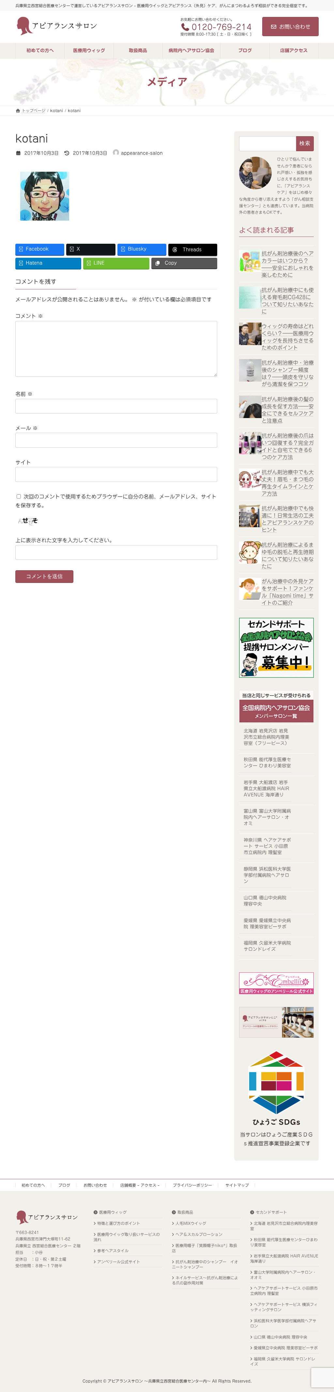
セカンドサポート (271, 1212)
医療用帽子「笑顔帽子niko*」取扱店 (204, 1247)
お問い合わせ (295, 26)
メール (26, 428)
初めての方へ (33, 1185)
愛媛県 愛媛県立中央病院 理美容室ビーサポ (267, 923)
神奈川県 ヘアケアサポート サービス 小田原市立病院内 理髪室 (267, 846)
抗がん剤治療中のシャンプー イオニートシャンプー (205, 1264)
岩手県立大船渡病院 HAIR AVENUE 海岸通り (284, 1258)
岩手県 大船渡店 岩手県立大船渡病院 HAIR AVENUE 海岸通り (266, 788)
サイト (23, 462)
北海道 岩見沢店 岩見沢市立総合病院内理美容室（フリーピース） (266, 736)
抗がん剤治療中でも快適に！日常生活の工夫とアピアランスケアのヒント (288, 519)
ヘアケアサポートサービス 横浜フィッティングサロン (284, 1307)
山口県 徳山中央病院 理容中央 (265, 900)
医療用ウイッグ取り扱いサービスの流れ (127, 1236)
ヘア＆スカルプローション (198, 1234)
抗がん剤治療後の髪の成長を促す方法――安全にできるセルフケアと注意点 (288, 410)
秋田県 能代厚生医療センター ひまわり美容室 (267, 762)
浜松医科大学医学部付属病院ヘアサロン (283, 1322)
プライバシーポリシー (192, 1185)
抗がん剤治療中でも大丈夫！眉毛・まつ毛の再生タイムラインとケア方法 (288, 482)
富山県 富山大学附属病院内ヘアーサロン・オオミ (267, 817)
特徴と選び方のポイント (118, 1223)
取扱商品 (185, 1212)
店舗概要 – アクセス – (139, 1185)
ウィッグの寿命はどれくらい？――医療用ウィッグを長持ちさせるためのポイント (288, 337)
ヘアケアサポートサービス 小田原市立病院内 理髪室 (284, 1290)
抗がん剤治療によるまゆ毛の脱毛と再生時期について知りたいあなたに (288, 555)
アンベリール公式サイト (118, 1261)
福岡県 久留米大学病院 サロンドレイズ (267, 946)
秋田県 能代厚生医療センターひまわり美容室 (284, 1241)
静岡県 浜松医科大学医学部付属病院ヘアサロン (267, 874)
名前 (24, 394)
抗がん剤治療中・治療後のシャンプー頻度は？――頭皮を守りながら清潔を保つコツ (288, 373)
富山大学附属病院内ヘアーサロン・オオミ (283, 1274)
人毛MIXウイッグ (190, 1223)
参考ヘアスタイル (113, 1250)
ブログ (64, 1185)
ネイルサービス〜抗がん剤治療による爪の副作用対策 (205, 1280)
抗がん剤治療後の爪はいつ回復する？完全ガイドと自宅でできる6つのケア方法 (288, 446)
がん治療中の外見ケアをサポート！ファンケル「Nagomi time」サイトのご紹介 (288, 591)
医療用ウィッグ (113, 1212)
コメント (29, 316)
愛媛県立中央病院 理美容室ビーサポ (286, 1348)
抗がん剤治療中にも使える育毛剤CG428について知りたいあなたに (288, 300)
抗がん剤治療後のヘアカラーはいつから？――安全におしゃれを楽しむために (288, 264)
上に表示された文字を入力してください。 (64, 540)
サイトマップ (237, 1185)
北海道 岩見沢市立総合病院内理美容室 (284, 1225)
